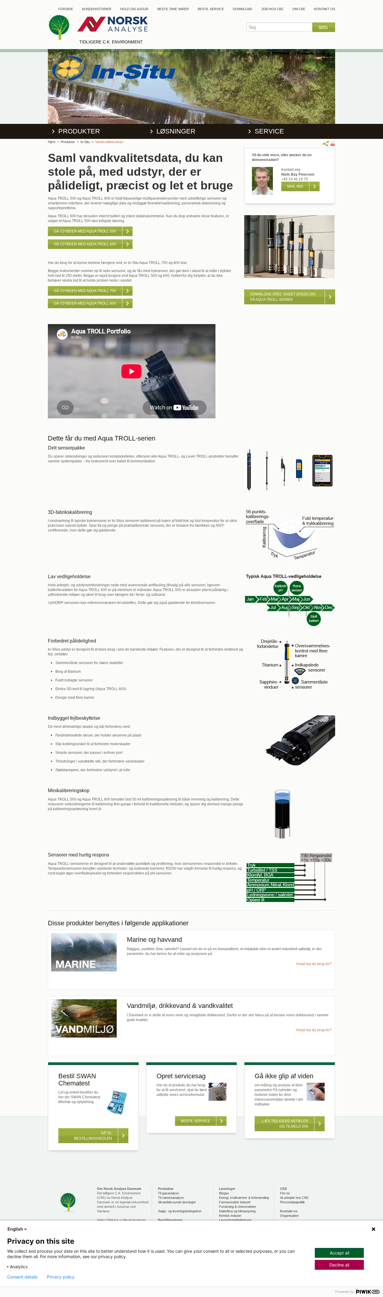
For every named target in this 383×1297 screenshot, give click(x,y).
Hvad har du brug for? (314, 964)
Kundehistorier (96, 9)
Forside (65, 9)
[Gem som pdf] (332, 143)
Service (269, 131)
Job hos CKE (272, 9)
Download (242, 9)
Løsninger (175, 131)
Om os (285, 1193)
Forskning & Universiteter (237, 1206)
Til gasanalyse (168, 1193)
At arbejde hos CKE (294, 1197)
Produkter (79, 131)
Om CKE (298, 9)
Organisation (289, 1215)
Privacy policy (61, 1277)
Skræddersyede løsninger (177, 1202)
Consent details (22, 1277)
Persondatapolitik (292, 1202)
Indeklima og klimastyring (237, 1211)
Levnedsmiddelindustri (235, 1220)
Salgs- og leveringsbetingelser (180, 1211)
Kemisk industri (230, 1215)
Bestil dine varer (173, 9)
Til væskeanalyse (171, 1197)
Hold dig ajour (134, 9)
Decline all (339, 1264)
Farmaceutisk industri (234, 1202)
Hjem (51, 142)
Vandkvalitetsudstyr (109, 142)
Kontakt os (324, 9)
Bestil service (211, 9)
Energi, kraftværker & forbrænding (244, 1197)
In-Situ (85, 142)
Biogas (224, 1193)
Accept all (339, 1252)
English (15, 1228)
